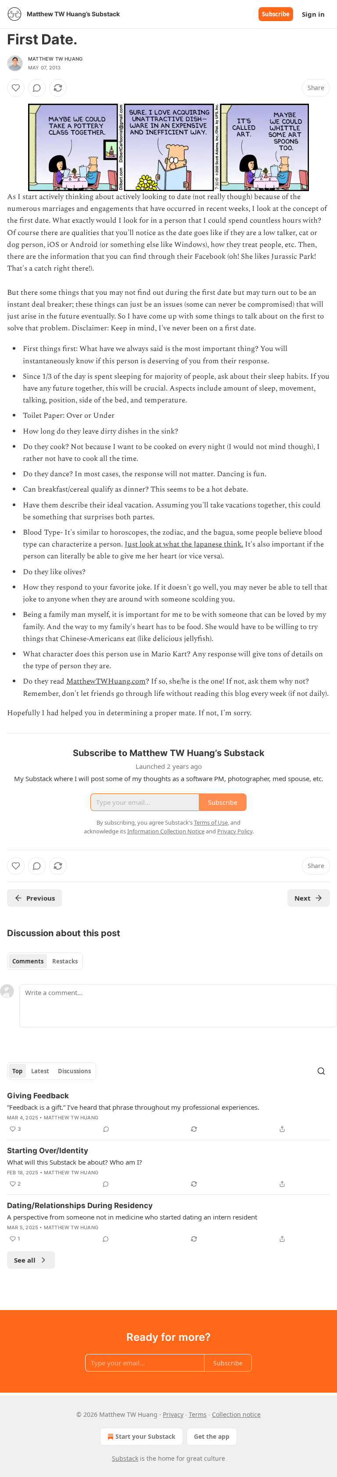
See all (25, 1260)
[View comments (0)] (37, 88)
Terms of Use (211, 822)
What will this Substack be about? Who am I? (74, 1162)
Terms (198, 1414)
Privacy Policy (234, 831)
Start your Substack (145, 1436)
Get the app (211, 1436)
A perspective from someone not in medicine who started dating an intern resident (132, 1217)
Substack (125, 1458)
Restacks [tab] (65, 961)
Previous (40, 898)
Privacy (173, 1414)
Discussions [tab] (74, 1071)
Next (302, 898)
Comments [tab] (27, 961)
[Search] (321, 1071)
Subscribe (276, 14)
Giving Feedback (38, 1095)
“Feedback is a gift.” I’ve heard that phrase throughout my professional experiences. (133, 1107)
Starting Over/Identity (47, 1150)
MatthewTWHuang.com (106, 681)
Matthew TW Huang (55, 59)
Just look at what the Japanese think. (184, 544)
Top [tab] (17, 1071)
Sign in (313, 14)
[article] (168, 1112)
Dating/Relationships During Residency (80, 1205)
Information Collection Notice (165, 831)
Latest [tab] (40, 1071)
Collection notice (236, 1414)
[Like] (16, 88)
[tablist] (45, 961)
